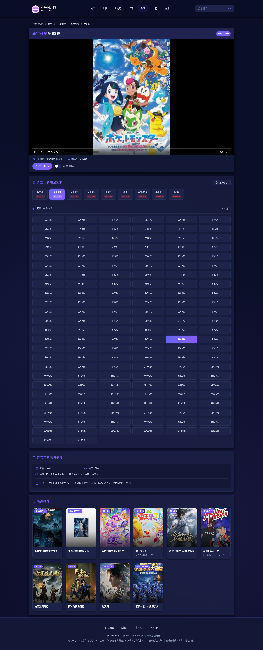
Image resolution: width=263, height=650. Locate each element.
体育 (155, 8)
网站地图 (109, 627)
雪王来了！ (141, 551)
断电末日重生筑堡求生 (46, 551)
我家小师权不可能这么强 (181, 551)
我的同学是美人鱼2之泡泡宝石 (114, 551)
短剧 (166, 8)
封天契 (105, 606)
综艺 (131, 8)
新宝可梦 (75, 24)
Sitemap (153, 627)
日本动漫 (61, 24)
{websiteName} (112, 635)
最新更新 (125, 627)
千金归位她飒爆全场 (78, 551)
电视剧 (118, 8)
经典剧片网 (38, 24)
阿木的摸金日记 (76, 606)
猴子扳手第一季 (211, 551)
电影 (104, 8)
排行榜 (139, 627)
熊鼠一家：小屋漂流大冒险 (148, 606)
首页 (92, 8)
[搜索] (230, 8)
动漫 (142, 8)
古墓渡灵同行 (41, 606)
